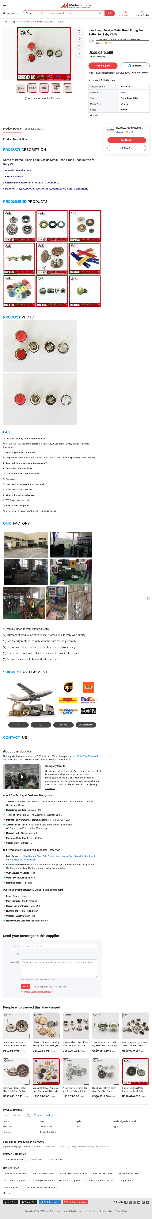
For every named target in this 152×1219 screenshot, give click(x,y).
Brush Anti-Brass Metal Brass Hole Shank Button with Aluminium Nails (133, 1091)
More (5, 1193)
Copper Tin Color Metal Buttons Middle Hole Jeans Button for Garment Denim (15, 1045)
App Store (10, 1202)
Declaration (107, 1211)
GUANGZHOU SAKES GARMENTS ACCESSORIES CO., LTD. (122, 39)
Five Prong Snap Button (16, 1180)
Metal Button (29, 856)
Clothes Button (55, 1159)
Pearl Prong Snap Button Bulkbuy (40, 1187)
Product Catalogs (45, 1115)
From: (16, 946)
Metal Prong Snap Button (70, 1180)
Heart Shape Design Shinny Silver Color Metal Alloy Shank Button (134, 1045)
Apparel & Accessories (22, 21)
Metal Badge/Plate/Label (124, 1121)
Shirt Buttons (36, 1159)
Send (25, 986)
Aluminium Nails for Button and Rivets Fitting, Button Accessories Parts (75, 1091)
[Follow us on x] (130, 1202)
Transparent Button (14, 1159)
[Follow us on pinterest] (143, 1202)
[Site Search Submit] (109, 13)
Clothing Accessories (44, 21)
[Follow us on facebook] (126, 1202)
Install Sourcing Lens (77, 1202)
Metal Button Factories (43, 1173)
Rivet (39, 856)
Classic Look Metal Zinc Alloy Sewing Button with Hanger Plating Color (46, 1045)
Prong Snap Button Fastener (101, 1180)
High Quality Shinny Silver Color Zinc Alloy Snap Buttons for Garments (104, 1091)
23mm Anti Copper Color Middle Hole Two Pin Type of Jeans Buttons (16, 1091)
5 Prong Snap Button (43, 1180)
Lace (57, 856)
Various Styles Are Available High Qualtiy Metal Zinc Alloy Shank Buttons (46, 1091)
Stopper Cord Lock (48, 1132)
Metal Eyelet (20, 859)
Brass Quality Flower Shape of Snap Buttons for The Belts (75, 1045)
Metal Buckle (81, 856)
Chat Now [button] (137, 65)
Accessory (7, 1126)
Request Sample (140, 72)
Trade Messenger (50, 1202)
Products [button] (30, 13)
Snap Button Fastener (129, 1173)
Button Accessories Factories (73, 1173)
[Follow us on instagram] (134, 1202)
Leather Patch (67, 856)
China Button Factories (16, 1173)
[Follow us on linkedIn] (147, 1202)
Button (61, 21)
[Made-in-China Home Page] (76, 5)
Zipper (51, 856)
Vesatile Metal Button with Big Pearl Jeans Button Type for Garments (105, 1045)
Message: (15, 961)
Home (5, 21)
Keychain (31, 859)
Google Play (29, 1202)
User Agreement (92, 1211)
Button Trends (11, 1187)
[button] (4, 4)
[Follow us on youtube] (138, 1202)
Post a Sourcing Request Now (36, 991)
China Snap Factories (103, 1173)
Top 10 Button (127, 1180)
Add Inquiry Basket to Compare (44, 98)
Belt (45, 856)
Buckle (6, 1132)
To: (18, 954)
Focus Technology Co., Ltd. (55, 1211)
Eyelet (78, 1121)
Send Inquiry (103, 65)
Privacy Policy (121, 1211)
